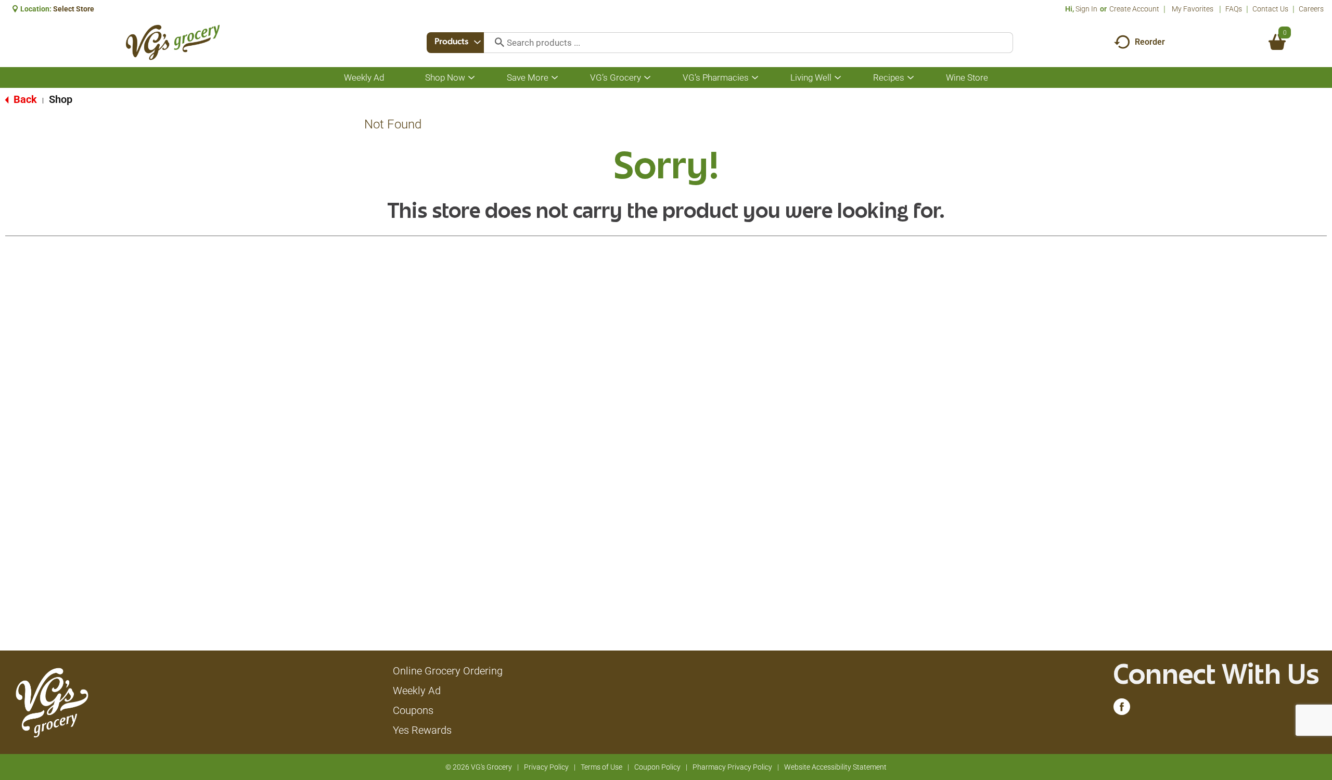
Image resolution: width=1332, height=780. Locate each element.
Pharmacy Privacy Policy (732, 767)
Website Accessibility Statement (835, 767)
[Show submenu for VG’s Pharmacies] (755, 77)
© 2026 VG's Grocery (478, 767)
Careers (1311, 9)
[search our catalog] (495, 42)
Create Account (1134, 9)
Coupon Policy (657, 767)
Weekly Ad (417, 690)
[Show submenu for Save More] (555, 77)
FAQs (1233, 9)
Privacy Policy (546, 767)
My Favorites (1192, 9)
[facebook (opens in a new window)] (1121, 709)
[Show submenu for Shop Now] (471, 77)
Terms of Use (601, 767)
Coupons (413, 710)
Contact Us (1270, 9)
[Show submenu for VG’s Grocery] (647, 77)
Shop (60, 99)
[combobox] (455, 42)
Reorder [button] (1150, 42)
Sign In (1086, 9)
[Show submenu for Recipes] (910, 77)
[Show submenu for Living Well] (838, 77)
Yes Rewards (422, 730)
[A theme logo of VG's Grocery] (172, 42)
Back (24, 99)
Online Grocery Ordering (448, 671)
